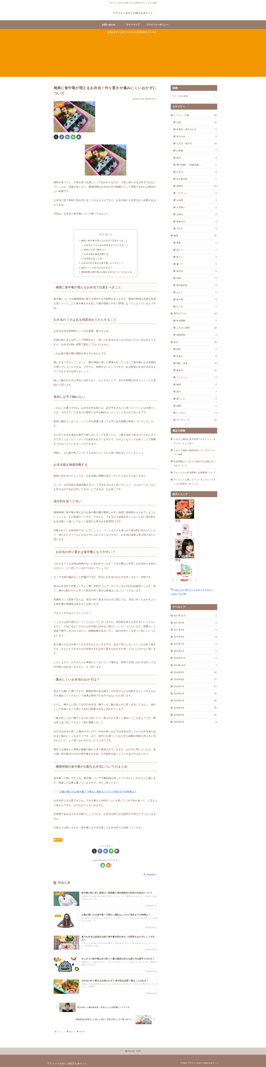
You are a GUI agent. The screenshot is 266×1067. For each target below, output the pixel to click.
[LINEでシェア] (73, 137)
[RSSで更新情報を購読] (108, 865)
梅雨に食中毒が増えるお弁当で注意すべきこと (104, 240)
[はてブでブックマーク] (67, 137)
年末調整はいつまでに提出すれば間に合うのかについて (195, 463)
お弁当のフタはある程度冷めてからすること (106, 245)
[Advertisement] (133, 54)
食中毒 (59, 840)
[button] (78, 137)
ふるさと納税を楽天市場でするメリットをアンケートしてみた (195, 441)
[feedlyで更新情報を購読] (102, 865)
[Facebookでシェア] (61, 137)
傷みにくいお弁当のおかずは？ (96, 267)
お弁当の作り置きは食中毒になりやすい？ (102, 263)
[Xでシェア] (56, 137)
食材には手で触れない (95, 249)
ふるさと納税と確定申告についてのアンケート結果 (195, 452)
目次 (101, 234)
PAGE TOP (134, 1051)
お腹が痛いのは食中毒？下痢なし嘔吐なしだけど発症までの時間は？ (98, 791)
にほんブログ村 (178, 594)
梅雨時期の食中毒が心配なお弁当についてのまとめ (106, 272)
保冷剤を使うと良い (94, 258)
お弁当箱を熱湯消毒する (96, 254)
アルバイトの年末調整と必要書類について (195, 472)
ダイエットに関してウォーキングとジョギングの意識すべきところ (195, 481)
